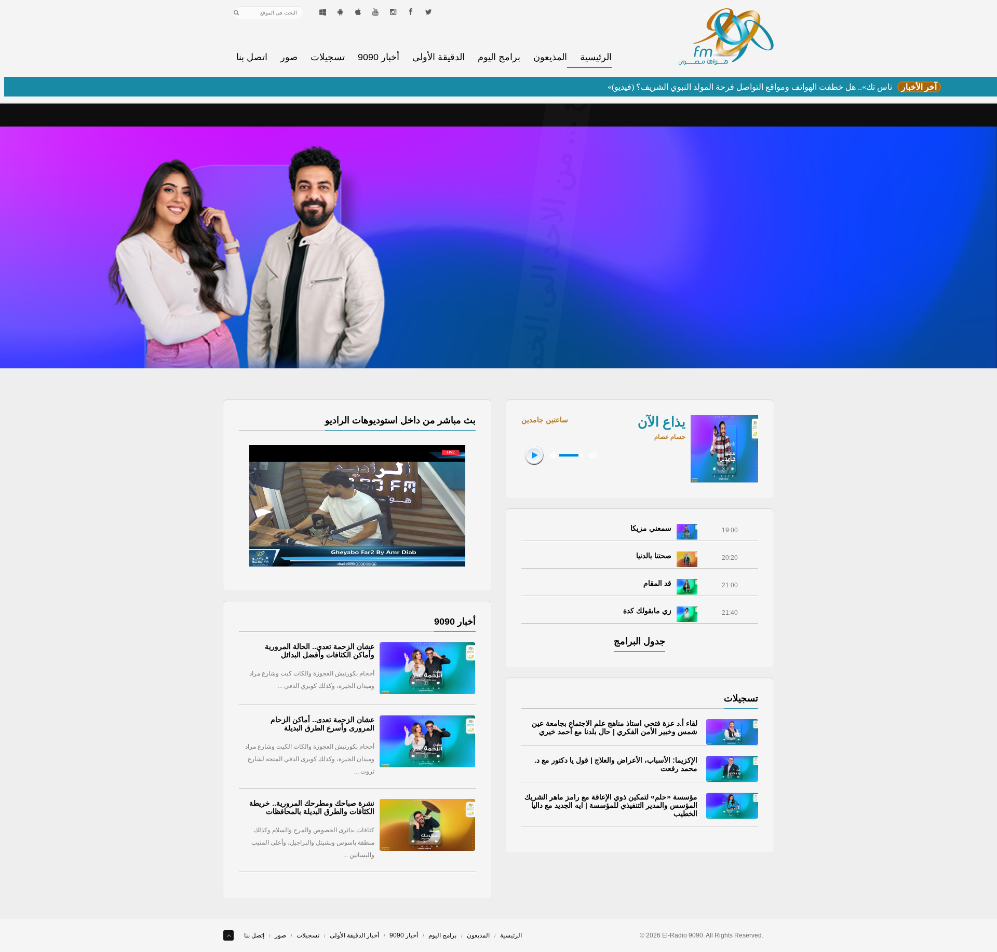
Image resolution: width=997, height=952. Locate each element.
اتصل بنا (251, 57)
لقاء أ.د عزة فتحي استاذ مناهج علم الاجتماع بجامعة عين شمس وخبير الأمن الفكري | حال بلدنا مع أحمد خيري (614, 727)
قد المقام (657, 583)
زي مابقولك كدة (647, 610)
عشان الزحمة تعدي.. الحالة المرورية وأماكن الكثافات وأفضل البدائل (319, 650)
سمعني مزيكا (650, 528)
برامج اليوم (499, 57)
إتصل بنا (254, 935)
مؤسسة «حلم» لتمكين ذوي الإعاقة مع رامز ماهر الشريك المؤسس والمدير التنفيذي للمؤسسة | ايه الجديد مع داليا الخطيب (610, 805)
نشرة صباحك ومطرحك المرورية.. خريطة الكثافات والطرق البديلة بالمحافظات (311, 807)
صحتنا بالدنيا (653, 555)
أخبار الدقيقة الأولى (354, 935)
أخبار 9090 (378, 57)
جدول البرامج (639, 641)
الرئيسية (596, 57)
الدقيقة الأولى (438, 57)
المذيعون (550, 57)
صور (289, 57)
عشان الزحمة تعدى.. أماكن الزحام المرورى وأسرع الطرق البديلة (322, 723)
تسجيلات (328, 57)
